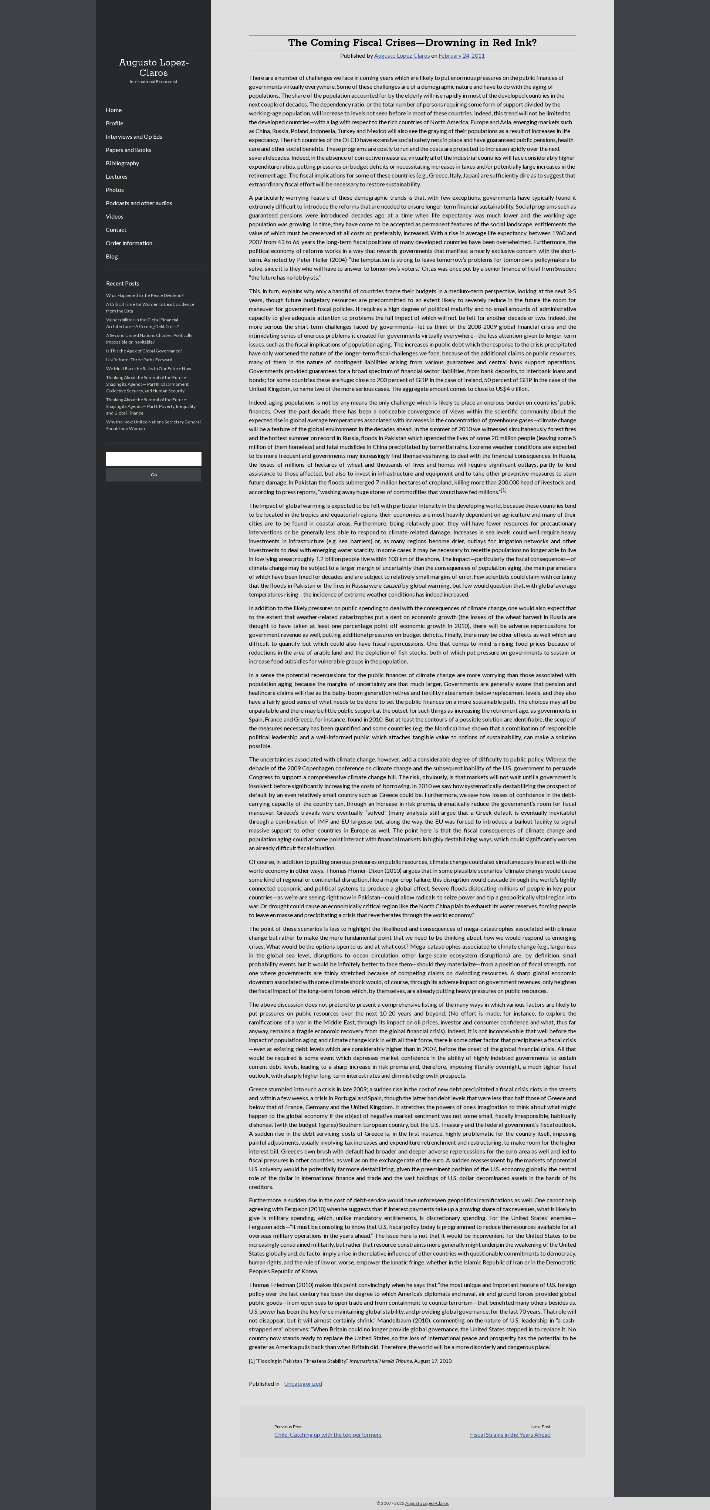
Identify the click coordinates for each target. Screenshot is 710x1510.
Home (114, 109)
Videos (115, 216)
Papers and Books (129, 149)
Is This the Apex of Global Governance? (144, 351)
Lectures (117, 176)
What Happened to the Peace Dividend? (144, 295)
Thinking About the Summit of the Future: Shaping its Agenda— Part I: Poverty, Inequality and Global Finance (151, 406)
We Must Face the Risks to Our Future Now (148, 368)
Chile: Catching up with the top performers (328, 1434)
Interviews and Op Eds (134, 136)
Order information (129, 242)
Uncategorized (303, 1383)
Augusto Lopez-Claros (154, 68)
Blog (112, 256)
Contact (116, 229)
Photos (115, 189)
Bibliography (122, 162)
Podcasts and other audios (139, 202)
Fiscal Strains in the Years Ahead (510, 1434)
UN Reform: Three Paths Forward (139, 359)
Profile (114, 122)
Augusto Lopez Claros (402, 55)
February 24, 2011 (462, 55)
